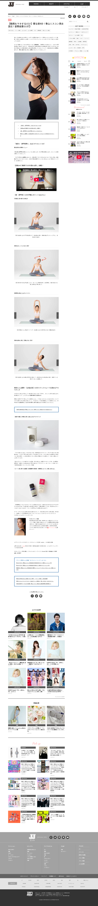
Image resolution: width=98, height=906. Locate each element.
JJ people (66, 7)
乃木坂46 (79, 47)
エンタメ (46, 860)
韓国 (28, 851)
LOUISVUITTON (85, 29)
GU (74, 47)
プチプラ (10, 858)
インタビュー (46, 867)
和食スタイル (86, 880)
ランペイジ (86, 38)
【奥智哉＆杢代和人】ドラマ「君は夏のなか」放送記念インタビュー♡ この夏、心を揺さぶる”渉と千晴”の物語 (83, 64)
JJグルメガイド (47, 858)
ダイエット (71, 35)
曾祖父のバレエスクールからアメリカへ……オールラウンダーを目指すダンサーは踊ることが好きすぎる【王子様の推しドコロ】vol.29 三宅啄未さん (83, 71)
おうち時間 (30, 30)
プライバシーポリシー (34, 876)
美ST (70, 880)
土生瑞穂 (79, 41)
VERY (38, 880)
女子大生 (77, 44)
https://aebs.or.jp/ (66, 895)
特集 (9, 851)
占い (75, 7)
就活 (77, 38)
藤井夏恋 (70, 41)
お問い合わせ (61, 876)
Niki (73, 44)
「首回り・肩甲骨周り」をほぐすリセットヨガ (30, 125)
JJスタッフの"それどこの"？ (14, 856)
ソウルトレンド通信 (78, 50)
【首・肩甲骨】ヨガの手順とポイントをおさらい (31, 131)
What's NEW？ (11, 849)
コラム (45, 865)
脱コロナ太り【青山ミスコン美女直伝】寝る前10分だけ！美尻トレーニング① (34, 562)
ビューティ (30, 846)
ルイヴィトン (71, 32)
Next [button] (58, 221)
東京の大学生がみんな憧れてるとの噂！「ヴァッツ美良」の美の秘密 (31, 578)
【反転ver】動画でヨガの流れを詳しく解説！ (30, 128)
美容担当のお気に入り (31, 849)
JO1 (82, 35)
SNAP (9, 853)
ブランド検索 (82, 860)
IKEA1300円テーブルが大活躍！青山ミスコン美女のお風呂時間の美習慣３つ (33, 583)
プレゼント (10, 860)
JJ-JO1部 (71, 50)
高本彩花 (84, 41)
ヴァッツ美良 (17, 30)
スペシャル (84, 7)
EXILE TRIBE (77, 29)
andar (23, 546)
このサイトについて (24, 876)
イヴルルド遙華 (72, 38)
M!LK (75, 41)
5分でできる (11, 30)
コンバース (71, 29)
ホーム (9, 16)
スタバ (81, 38)
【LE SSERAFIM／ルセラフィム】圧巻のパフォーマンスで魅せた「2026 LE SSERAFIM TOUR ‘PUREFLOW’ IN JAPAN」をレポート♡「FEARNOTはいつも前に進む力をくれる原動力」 (83, 100)
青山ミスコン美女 (46, 30)
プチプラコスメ (84, 44)
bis (77, 880)
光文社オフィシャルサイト (71, 876)
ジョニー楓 (86, 50)
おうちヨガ (24, 30)
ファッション (11, 846)
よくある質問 (82, 863)
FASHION (36, 4)
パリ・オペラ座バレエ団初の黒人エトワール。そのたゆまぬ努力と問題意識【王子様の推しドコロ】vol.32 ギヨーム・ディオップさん (83, 85)
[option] (36, 221)
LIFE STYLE (67, 4)
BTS (83, 47)
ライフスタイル (48, 846)
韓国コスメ (78, 32)
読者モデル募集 (82, 854)
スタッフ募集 (82, 857)
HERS (54, 880)
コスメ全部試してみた (31, 856)
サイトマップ (44, 876)
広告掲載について (52, 876)
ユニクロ (70, 47)
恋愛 (45, 863)
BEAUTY (51, 4)
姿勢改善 (39, 30)
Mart (62, 880)
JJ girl (81, 4)
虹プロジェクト (85, 32)
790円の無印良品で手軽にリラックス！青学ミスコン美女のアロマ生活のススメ (34, 409)
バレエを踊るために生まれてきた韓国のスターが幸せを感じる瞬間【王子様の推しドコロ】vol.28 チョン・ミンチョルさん (83, 78)
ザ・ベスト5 (10, 855)
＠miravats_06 (52, 527)
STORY (46, 880)
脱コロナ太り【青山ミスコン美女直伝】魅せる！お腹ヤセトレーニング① (33, 565)
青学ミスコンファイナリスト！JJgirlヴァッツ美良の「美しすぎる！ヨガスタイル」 (35, 581)
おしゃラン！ (63, 851)
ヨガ (35, 30)
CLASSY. (29, 880)
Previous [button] (15, 221)
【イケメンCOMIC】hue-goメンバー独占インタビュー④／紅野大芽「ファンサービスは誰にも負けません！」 (83, 92)
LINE (70, 44)
